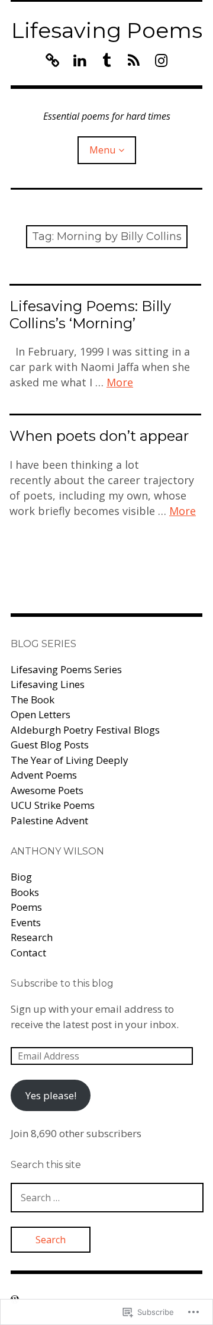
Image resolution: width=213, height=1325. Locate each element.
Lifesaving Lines (48, 684)
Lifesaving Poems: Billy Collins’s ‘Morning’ (90, 314)
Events (26, 922)
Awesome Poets (47, 790)
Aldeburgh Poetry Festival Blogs (85, 730)
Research (32, 937)
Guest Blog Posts (50, 744)
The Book (32, 699)
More (119, 382)
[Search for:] (107, 1197)
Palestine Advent (49, 820)
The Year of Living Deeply (69, 760)
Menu (102, 149)
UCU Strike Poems (53, 805)
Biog (21, 877)
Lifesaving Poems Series (66, 669)
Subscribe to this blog (62, 983)
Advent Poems (44, 775)
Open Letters (40, 714)
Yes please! (50, 1095)
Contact (28, 952)
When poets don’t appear (99, 435)
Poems (26, 907)
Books (25, 892)
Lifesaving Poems (106, 30)
